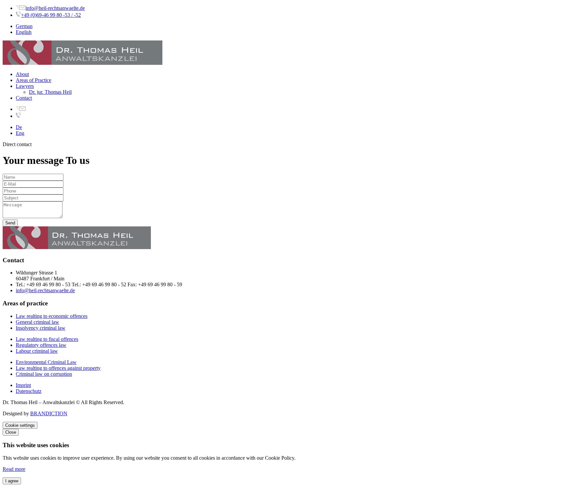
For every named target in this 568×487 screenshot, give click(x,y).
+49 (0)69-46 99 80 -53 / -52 (51, 15)
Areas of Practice (33, 80)
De (19, 127)
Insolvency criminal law (40, 328)
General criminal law (37, 322)
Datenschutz (28, 391)
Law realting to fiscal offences (47, 339)
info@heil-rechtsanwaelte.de (55, 8)
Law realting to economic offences (51, 316)
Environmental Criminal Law (46, 362)
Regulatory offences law (41, 345)
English (24, 32)
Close (10, 432)
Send (10, 222)
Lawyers (25, 86)
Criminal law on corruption (44, 374)
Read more (14, 469)
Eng (20, 133)
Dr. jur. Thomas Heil (50, 92)
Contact (24, 98)
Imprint (23, 385)
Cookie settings (20, 425)
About (22, 74)
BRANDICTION (48, 413)
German (24, 26)
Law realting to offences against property (58, 368)
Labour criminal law (37, 351)
